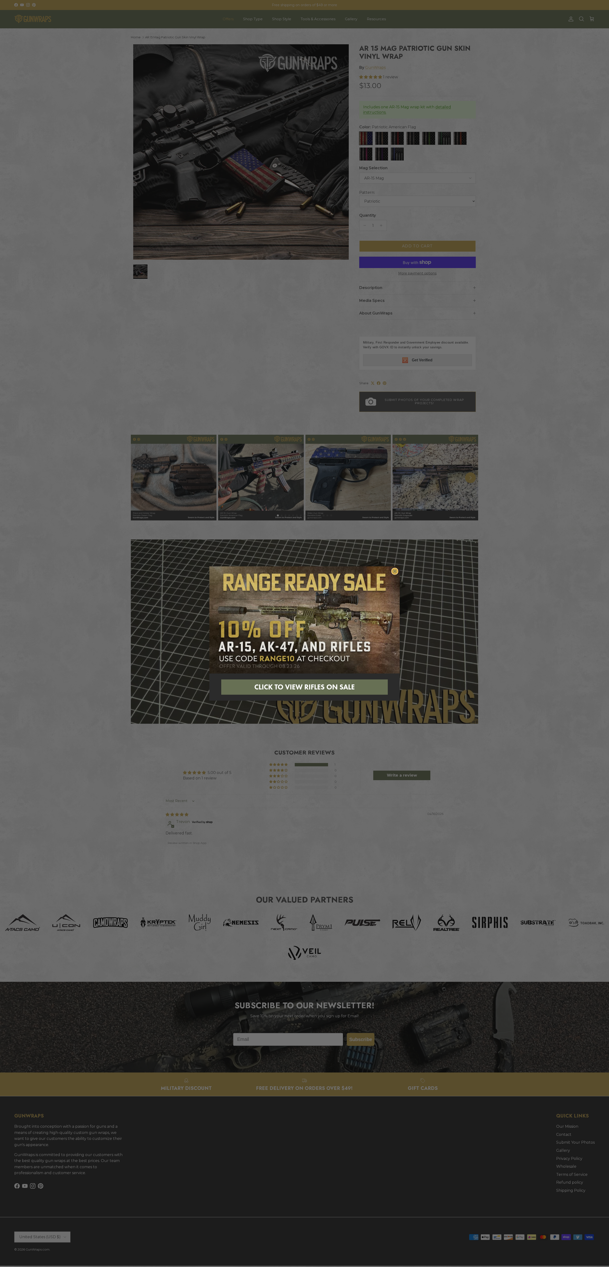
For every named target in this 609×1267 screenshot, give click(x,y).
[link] (304, 619)
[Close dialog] (395, 571)
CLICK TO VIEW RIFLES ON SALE (304, 687)
